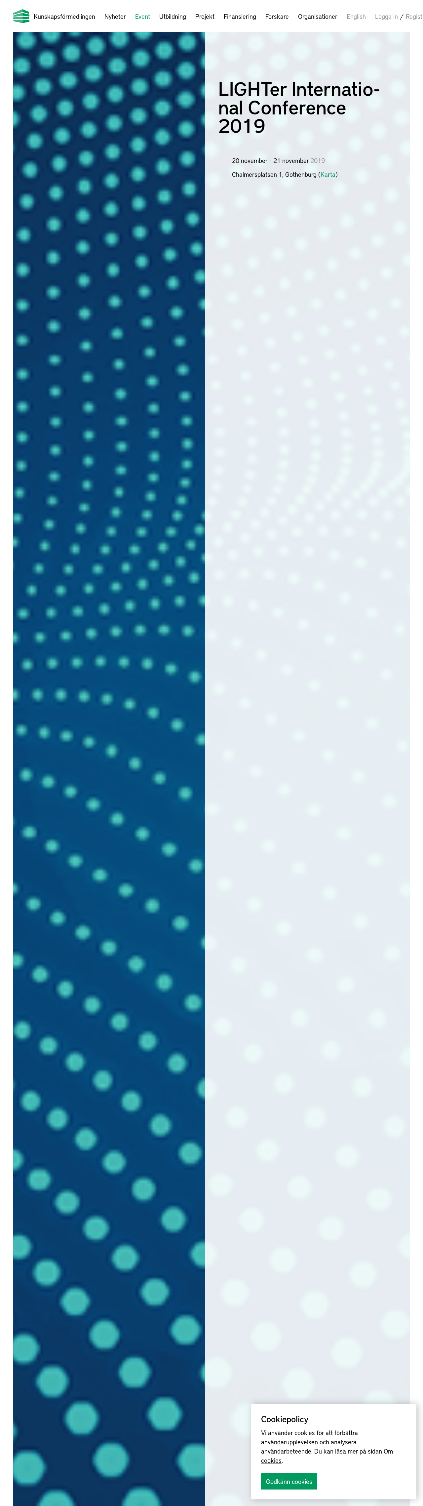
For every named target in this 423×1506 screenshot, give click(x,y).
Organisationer (317, 16)
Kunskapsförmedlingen (64, 16)
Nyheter (115, 16)
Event (142, 16)
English (356, 16)
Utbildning (172, 16)
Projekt (204, 16)
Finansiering (240, 16)
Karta (328, 174)
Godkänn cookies (289, 1481)
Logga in (386, 16)
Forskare (277, 16)
